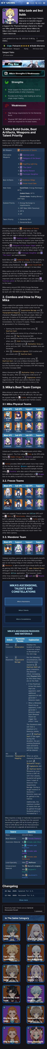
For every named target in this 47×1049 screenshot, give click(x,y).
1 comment (40, 39)
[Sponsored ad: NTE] (23, 66)
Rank (4, 49)
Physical (14, 315)
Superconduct (23, 459)
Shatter (33, 476)
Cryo (9, 45)
